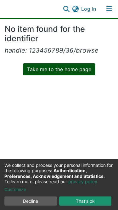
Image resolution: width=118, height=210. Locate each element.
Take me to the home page (59, 69)
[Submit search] (66, 9)
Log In (89, 9)
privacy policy (82, 181)
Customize (15, 189)
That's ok (85, 201)
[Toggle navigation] (109, 9)
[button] (75, 9)
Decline (30, 201)
